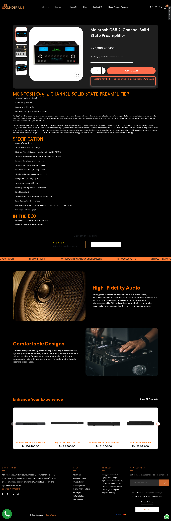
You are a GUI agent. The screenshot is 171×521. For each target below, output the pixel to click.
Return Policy (78, 496)
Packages (77, 492)
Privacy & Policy (147, 502)
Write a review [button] (106, 245)
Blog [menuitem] (85, 7)
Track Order (78, 499)
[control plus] (104, 70)
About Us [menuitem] (73, 7)
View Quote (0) (170, 13)
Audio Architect (79, 478)
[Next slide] (158, 424)
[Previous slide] (13, 424)
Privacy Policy (78, 482)
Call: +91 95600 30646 (11, 489)
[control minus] (92, 70)
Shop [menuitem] (44, 7)
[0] (165, 7)
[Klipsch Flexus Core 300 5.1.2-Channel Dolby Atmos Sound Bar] (30, 424)
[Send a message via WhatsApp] (167, 517)
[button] (21, 34)
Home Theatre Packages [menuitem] (119, 7)
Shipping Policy (79, 485)
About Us (77, 475)
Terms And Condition (81, 489)
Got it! (147, 509)
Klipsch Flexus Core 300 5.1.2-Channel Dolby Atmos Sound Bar (31, 442)
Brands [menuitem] (58, 7)
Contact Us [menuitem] (98, 7)
